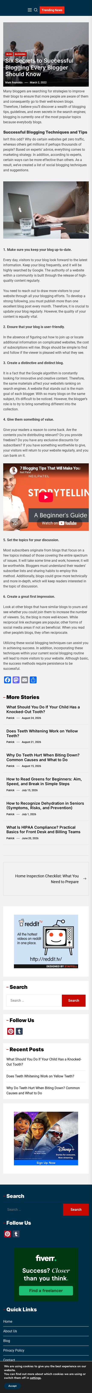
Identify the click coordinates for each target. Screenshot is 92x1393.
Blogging (20, 54)
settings (35, 1378)
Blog (9, 54)
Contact (9, 1360)
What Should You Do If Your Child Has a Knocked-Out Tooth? (43, 709)
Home (7, 1322)
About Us (10, 1331)
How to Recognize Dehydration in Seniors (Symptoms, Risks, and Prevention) (45, 805)
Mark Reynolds (13, 82)
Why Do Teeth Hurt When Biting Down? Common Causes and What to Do (43, 757)
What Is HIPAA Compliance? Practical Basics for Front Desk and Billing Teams (43, 829)
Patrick (10, 718)
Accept (12, 1386)
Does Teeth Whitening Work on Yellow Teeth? (40, 1076)
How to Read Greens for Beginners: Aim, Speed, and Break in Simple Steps (44, 781)
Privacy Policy (13, 1351)
